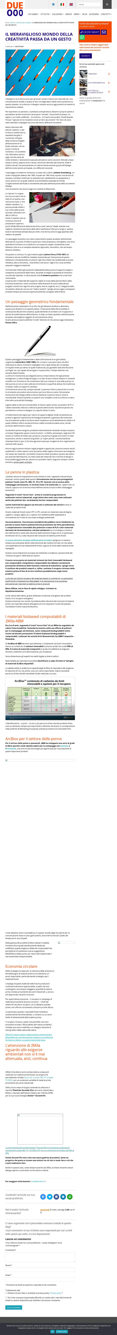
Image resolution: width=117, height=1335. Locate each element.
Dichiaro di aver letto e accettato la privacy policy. (35, 1293)
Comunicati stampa (23, 22)
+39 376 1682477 (90, 32)
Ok (52, 1331)
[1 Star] (41, 1210)
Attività (45, 14)
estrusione (11, 748)
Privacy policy (55, 1293)
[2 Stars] (43, 1210)
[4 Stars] (47, 1210)
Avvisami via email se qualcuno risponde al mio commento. (32, 1285)
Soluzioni (57, 14)
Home (12, 22)
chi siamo (32, 14)
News (76, 14)
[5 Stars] (48, 1210)
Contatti (105, 14)
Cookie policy (62, 1331)
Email (7, 1275)
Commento (10, 1250)
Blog (84, 14)
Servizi (68, 14)
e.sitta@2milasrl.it (38, 1181)
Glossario (94, 14)
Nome (8, 1265)
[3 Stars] (45, 1210)
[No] (114, 1329)
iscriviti (85, 55)
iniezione (64, 746)
